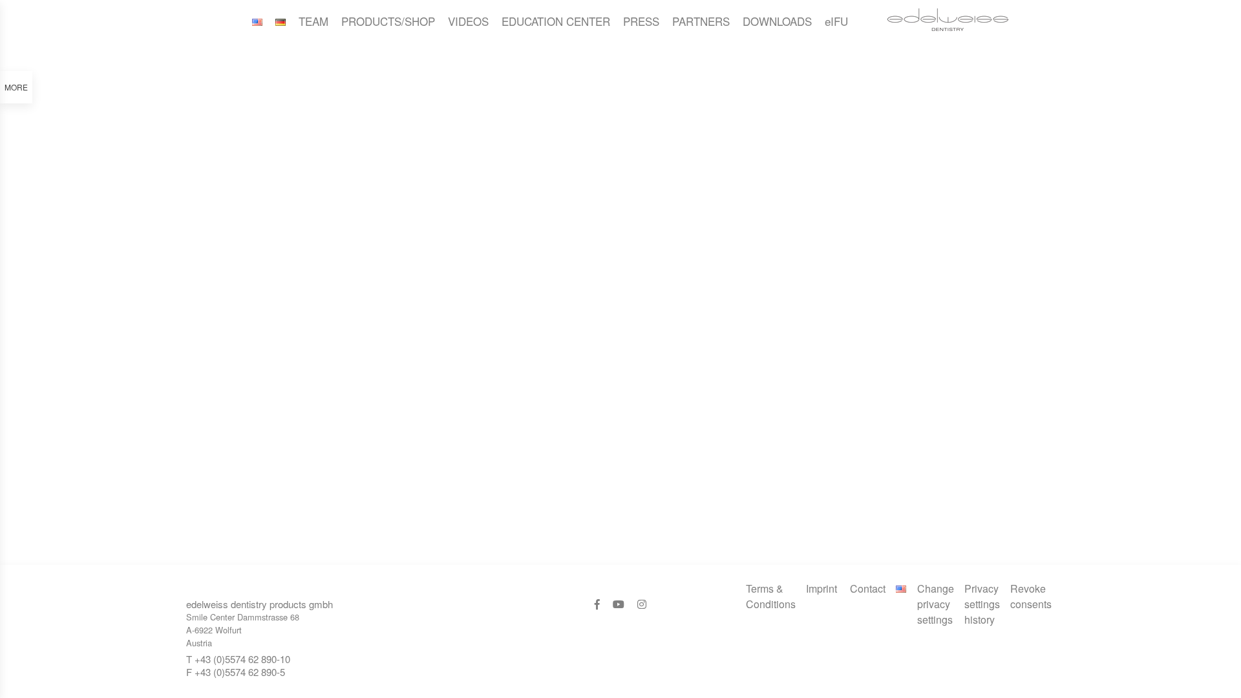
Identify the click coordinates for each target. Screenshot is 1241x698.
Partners (701, 21)
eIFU (836, 21)
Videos (468, 21)
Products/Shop (388, 21)
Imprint (821, 588)
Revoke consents (1031, 596)
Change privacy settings (935, 604)
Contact (868, 588)
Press (641, 21)
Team (313, 21)
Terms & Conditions (771, 596)
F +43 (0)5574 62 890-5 (235, 672)
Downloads (777, 21)
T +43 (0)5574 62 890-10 (238, 659)
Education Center (556, 21)
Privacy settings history (982, 604)
